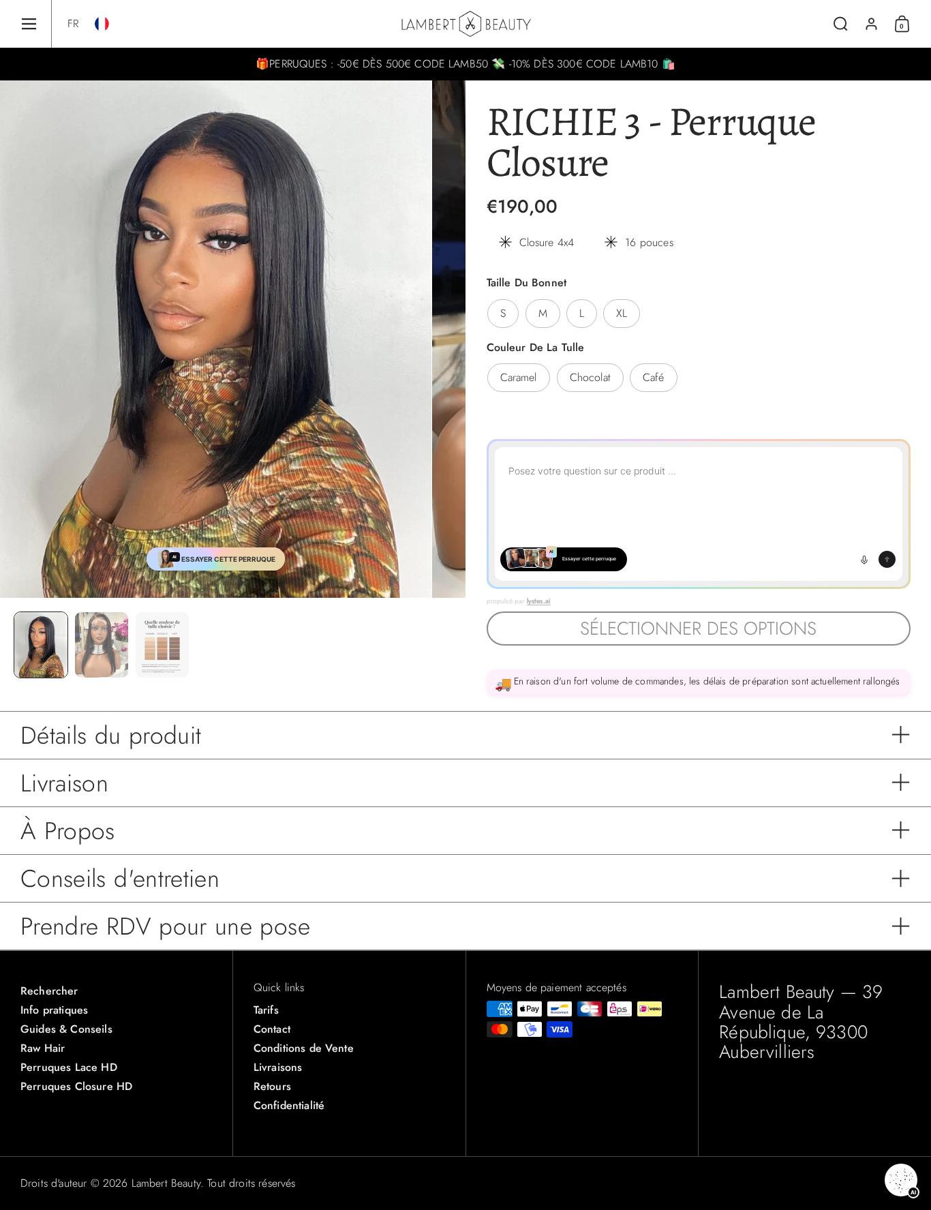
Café (654, 377)
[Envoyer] (887, 559)
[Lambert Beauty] (466, 24)
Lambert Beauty (166, 1183)
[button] (73, 24)
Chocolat (590, 377)
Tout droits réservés (251, 1183)
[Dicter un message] (864, 559)
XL (621, 313)
